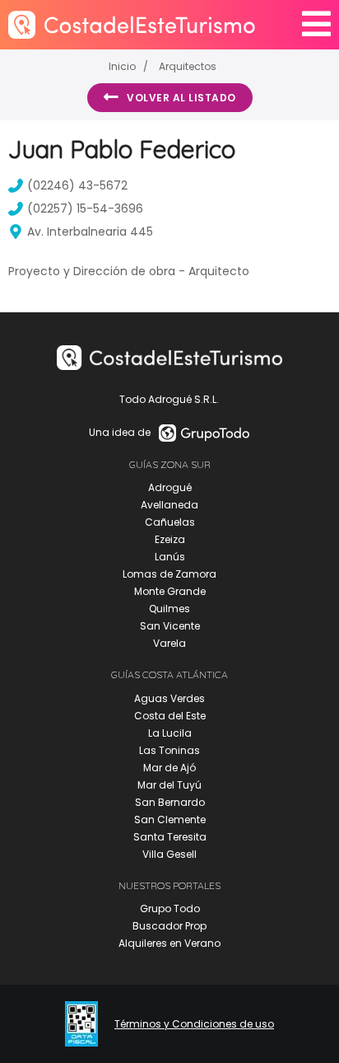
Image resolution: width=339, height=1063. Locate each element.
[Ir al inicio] (131, 24)
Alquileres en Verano (169, 943)
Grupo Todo (170, 908)
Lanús (170, 557)
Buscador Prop (169, 926)
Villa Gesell (169, 854)
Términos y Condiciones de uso (194, 1024)
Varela (169, 643)
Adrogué (170, 487)
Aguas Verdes (169, 698)
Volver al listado (181, 98)
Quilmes (169, 609)
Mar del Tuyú (169, 785)
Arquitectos (187, 66)
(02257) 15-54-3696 (85, 208)
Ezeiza (170, 539)
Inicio (122, 66)
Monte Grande (170, 591)
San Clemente (170, 819)
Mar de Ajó (169, 768)
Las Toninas (169, 750)
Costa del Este (170, 716)
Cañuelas (170, 522)
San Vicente (170, 626)
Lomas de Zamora (169, 574)
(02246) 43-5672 (77, 185)
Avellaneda (169, 505)
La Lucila (170, 733)
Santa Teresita (170, 837)
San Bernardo (170, 802)
